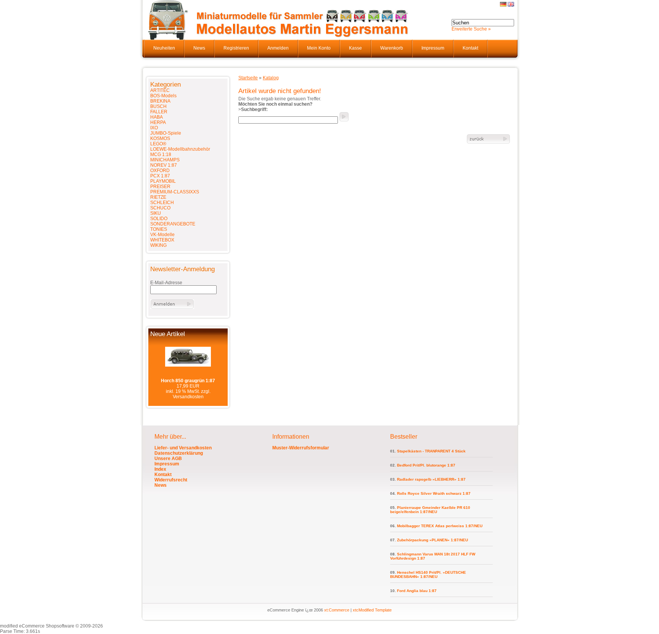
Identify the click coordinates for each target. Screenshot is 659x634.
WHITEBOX (162, 240)
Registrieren (236, 48)
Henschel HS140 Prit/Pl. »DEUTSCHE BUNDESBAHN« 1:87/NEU (428, 574)
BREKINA (160, 101)
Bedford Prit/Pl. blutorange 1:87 (426, 465)
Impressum (432, 48)
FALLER (158, 111)
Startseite (248, 77)
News (199, 48)
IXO (154, 127)
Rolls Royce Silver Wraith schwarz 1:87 (434, 493)
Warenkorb (391, 48)
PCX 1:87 (160, 176)
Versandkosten (188, 396)
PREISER (160, 186)
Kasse (355, 48)
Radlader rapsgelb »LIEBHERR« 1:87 (431, 479)
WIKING (158, 245)
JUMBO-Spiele (165, 133)
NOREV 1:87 (163, 165)
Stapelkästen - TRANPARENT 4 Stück (431, 451)
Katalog (271, 77)
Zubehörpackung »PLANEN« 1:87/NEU (432, 540)
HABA (156, 117)
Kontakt (470, 48)
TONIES (158, 229)
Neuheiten (164, 48)
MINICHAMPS (165, 160)
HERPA (158, 122)
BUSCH (158, 106)
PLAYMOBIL (163, 181)
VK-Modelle (162, 234)
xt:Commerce (336, 610)
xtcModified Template (372, 610)
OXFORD (160, 170)
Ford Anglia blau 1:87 (417, 591)
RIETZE (158, 197)
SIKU (155, 213)
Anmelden (278, 48)
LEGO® (158, 143)
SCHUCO (160, 208)
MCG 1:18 (160, 154)
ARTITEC (160, 90)
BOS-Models (163, 95)
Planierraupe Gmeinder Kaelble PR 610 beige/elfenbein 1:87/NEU (430, 509)
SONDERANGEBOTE (172, 224)
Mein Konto (319, 48)
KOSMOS (160, 138)
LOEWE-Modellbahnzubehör (180, 149)
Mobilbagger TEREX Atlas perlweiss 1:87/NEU (439, 526)
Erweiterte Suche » (471, 29)
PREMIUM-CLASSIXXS (174, 192)
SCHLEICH (162, 202)
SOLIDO (158, 218)
